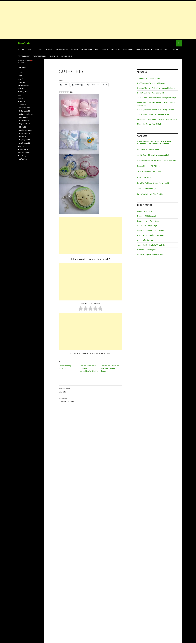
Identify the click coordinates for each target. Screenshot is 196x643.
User (97, 49)
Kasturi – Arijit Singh (146, 177)
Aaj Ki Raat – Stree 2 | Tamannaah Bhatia (153, 155)
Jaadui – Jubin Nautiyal (146, 188)
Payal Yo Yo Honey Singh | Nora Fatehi (153, 183)
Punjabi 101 (23, 117)
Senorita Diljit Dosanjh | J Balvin (150, 230)
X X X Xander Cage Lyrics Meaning (151, 83)
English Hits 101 (25, 124)
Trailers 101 (115, 49)
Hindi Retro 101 (25, 133)
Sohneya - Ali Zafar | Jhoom (148, 78)
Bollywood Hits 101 (26, 114)
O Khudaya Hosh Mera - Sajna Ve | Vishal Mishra (157, 119)
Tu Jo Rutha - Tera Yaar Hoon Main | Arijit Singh (156, 97)
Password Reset (62, 49)
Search (105, 49)
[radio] (80, 309)
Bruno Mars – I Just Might (148, 221)
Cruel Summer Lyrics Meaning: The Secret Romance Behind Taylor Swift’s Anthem (154, 142)
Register (74, 49)
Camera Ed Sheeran (145, 240)
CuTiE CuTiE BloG (66, 399)
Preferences (128, 49)
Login (30, 49)
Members (48, 49)
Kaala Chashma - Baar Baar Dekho (151, 93)
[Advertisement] (80, 20)
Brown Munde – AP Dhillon (148, 166)
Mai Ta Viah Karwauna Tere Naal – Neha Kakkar (110, 368)
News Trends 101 (161, 49)
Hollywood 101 (24, 121)
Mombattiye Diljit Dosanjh (148, 149)
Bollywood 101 (24, 111)
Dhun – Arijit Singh (145, 211)
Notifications (66, 56)
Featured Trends (39, 56)
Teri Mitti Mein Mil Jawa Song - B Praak (153, 114)
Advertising (53, 56)
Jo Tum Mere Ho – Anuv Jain (149, 172)
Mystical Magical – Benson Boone (151, 254)
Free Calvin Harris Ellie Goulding (150, 194)
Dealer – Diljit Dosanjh (146, 216)
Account (21, 49)
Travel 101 (174, 49)
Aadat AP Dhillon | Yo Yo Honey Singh (153, 235)
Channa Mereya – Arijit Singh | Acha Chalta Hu (156, 160)
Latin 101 (22, 137)
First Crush (24, 43)
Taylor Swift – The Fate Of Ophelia (151, 245)
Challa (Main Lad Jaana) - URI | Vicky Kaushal (155, 109)
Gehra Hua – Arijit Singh (147, 225)
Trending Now (86, 49)
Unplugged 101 (24, 140)
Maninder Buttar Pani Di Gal (149, 124)
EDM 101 (22, 127)
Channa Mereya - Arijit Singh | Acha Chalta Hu (156, 88)
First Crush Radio (143, 49)
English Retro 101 (25, 130)
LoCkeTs (65, 390)
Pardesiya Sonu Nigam (146, 250)
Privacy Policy (24, 56)
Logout (39, 49)
